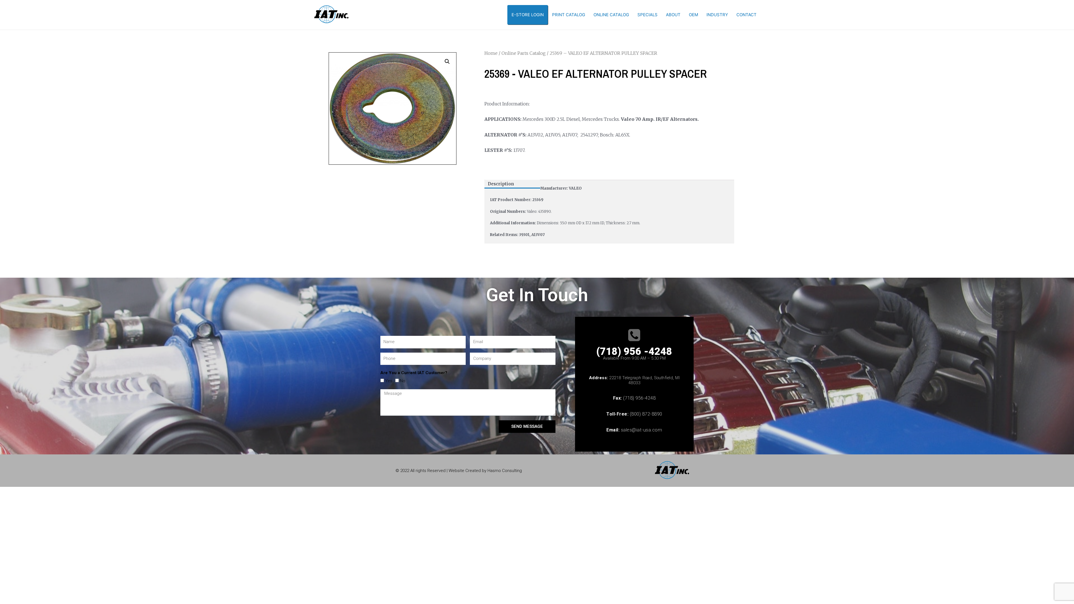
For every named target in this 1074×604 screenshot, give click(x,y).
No (402, 380)
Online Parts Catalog (523, 53)
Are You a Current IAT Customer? (413, 372)
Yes (388, 380)
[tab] (512, 184)
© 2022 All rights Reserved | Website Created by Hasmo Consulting (458, 470)
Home (491, 53)
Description (501, 184)
